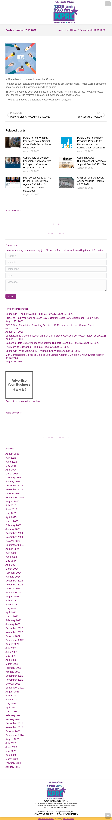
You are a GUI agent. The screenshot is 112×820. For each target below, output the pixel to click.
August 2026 (12, 455)
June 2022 (11, 654)
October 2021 (12, 685)
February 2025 (13, 527)
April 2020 (11, 757)
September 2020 (14, 737)
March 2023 (11, 618)
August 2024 (12, 551)
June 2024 (11, 559)
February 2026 (13, 479)
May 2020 (10, 753)
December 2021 (14, 677)
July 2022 (10, 650)
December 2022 (14, 630)
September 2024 (14, 547)
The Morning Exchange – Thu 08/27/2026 (28, 348)
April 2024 (11, 566)
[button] (43, 235)
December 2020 (14, 725)
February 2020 (13, 765)
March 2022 (11, 666)
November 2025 (14, 491)
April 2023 (11, 614)
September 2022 (14, 642)
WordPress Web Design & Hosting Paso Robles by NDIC (56, 814)
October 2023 (12, 590)
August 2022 (12, 646)
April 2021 (11, 709)
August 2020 (12, 741)
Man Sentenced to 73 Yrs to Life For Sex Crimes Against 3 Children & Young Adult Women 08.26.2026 (37, 184)
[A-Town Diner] (32, 224)
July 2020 (10, 745)
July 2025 (10, 507)
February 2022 (13, 670)
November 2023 (14, 586)
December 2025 (14, 487)
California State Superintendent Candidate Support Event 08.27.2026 (91, 161)
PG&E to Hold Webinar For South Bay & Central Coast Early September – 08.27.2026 (37, 142)
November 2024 (14, 539)
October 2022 (12, 638)
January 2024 (12, 578)
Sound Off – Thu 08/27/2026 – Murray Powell (30, 315)
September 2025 (14, 499)
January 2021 (12, 721)
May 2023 (10, 610)
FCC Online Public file (62, 807)
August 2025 (12, 503)
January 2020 (12, 769)
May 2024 (10, 563)
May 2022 (10, 658)
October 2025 (12, 495)
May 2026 (10, 467)
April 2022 (11, 662)
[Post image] (12, 142)
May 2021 (10, 705)
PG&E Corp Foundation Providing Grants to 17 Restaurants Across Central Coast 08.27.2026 (91, 142)
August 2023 (12, 598)
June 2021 (11, 701)
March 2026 (11, 475)
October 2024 (12, 543)
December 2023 (14, 582)
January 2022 (12, 674)
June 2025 (11, 511)
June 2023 (11, 606)
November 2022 (14, 634)
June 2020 (11, 749)
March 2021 (11, 713)
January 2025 (12, 531)
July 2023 (10, 602)
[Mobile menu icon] (108, 3)
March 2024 (11, 570)
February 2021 (13, 717)
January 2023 (12, 626)
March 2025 (11, 523)
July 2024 (10, 555)
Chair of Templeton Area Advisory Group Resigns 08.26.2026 (90, 181)
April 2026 (11, 471)
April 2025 (11, 519)
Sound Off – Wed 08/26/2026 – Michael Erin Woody (33, 352)
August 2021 (12, 693)
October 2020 (12, 733)
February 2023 (13, 622)
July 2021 (10, 697)
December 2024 (14, 535)
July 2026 (10, 459)
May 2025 (10, 515)
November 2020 (14, 729)
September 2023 (14, 594)
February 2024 (13, 574)
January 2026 (12, 483)
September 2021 (14, 689)
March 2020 (11, 761)
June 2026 (11, 463)
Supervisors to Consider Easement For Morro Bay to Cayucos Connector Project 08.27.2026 (37, 162)
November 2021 (14, 681)
